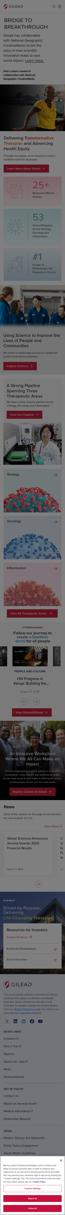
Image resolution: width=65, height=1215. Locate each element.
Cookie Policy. (39, 1181)
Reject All (32, 1198)
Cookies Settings (32, 1188)
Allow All (32, 1208)
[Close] (61, 1160)
